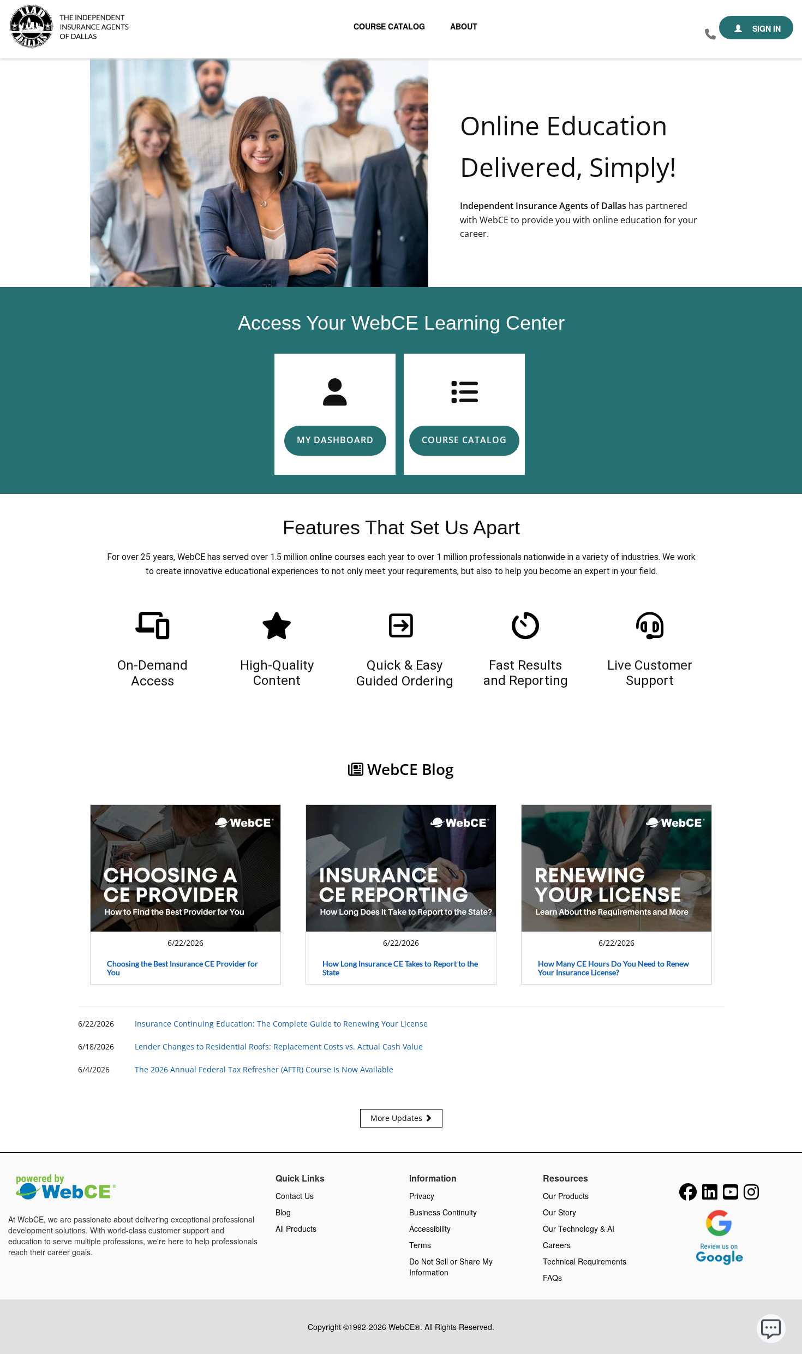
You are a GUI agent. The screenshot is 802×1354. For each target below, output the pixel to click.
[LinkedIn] (709, 1195)
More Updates (397, 1118)
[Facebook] (688, 1195)
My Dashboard (335, 440)
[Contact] (710, 34)
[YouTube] (730, 1195)
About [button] (463, 26)
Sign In (765, 28)
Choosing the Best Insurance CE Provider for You (182, 968)
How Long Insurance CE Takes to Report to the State (400, 968)
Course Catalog (389, 26)
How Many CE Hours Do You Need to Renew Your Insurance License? (613, 968)
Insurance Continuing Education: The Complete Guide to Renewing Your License (281, 1023)
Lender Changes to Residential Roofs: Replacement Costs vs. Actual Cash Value (279, 1046)
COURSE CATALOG (464, 440)
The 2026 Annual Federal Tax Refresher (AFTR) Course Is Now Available (264, 1069)
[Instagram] (751, 1195)
